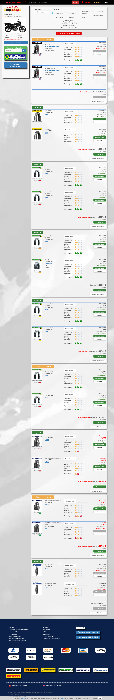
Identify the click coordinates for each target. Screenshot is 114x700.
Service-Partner (13, 634)
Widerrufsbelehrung (49, 636)
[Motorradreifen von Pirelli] (13, 676)
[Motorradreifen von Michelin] (100, 670)
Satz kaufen (100, 97)
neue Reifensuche (16, 43)
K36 (46, 331)
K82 (46, 114)
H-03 (47, 568)
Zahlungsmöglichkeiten (15, 632)
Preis (83, 17)
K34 (46, 173)
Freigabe (37, 107)
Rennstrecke (59, 17)
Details (99, 54)
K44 (46, 375)
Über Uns (11, 627)
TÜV (36, 39)
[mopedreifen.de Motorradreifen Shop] (16, 2)
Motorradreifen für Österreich (19, 686)
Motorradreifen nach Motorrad (17, 641)
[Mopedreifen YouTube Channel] (83, 628)
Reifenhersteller (58, 13)
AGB (44, 632)
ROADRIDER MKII (52, 46)
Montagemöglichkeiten (15, 636)
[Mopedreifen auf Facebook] (77, 628)
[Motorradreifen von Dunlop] (48, 670)
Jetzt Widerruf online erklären (51, 638)
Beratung (33, 2)
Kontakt (45, 627)
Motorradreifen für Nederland (53, 686)
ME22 (47, 440)
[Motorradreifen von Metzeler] (83, 670)
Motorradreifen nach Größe (16, 638)
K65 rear (48, 263)
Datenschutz (46, 634)
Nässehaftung (86, 11)
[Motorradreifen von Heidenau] (66, 670)
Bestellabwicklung (45, 2)
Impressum (46, 629)
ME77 (47, 528)
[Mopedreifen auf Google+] (80, 628)
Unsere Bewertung (70, 43)
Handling (84, 14)
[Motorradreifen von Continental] (31, 670)
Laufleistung (99, 11)
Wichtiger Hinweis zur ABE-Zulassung (68, 33)
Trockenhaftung (71, 13)
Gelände (71, 17)
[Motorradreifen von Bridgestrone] (13, 670)
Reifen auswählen (100, 51)
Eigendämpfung (98, 15)
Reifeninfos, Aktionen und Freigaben (19, 629)
